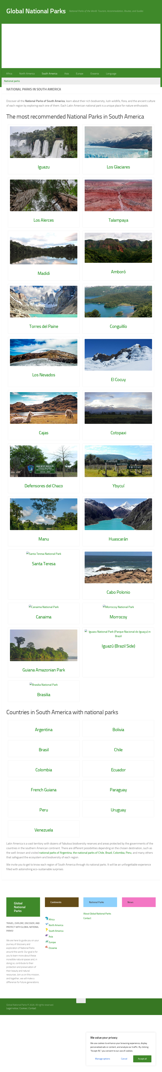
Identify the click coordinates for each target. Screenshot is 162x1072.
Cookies (23, 1008)
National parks (12, 80)
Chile (118, 749)
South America (49, 73)
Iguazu (44, 167)
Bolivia (118, 729)
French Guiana (43, 789)
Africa (9, 73)
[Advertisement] (81, 46)
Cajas (43, 432)
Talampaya (118, 220)
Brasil (44, 749)
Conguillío (118, 326)
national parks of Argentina (55, 852)
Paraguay (118, 789)
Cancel (124, 1058)
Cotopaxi (118, 432)
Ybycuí (118, 485)
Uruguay (118, 810)
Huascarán (118, 539)
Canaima (43, 617)
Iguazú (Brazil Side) (118, 646)
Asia (65, 73)
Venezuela (43, 830)
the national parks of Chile (88, 852)
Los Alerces (44, 220)
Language (109, 73)
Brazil (108, 852)
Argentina (44, 729)
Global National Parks (36, 11)
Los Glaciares (118, 167)
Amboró (118, 271)
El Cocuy (118, 379)
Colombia (43, 769)
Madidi (44, 273)
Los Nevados (43, 374)
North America (26, 73)
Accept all (142, 1058)
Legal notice (12, 1008)
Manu (43, 539)
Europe (78, 73)
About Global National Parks (97, 913)
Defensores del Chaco (44, 485)
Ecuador (118, 769)
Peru (43, 810)
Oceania (93, 73)
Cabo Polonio (118, 592)
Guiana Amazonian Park (43, 670)
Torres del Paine (43, 326)
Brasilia (43, 694)
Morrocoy (118, 617)
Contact (87, 918)
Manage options (102, 1058)
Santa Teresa (43, 563)
